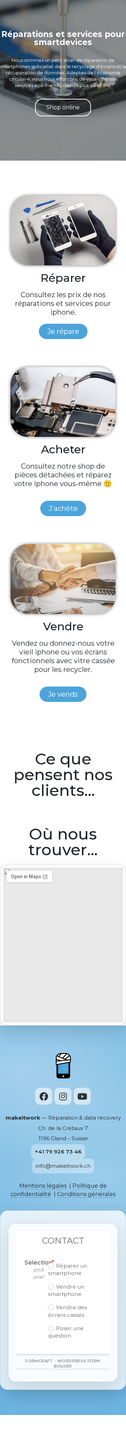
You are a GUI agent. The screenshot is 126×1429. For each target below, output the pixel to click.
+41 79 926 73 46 (58, 1151)
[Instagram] (63, 1096)
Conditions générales (86, 1194)
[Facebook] (43, 1096)
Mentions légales (42, 1185)
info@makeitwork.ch (63, 1166)
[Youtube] (82, 1096)
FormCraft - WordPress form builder (63, 1363)
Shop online (63, 107)
